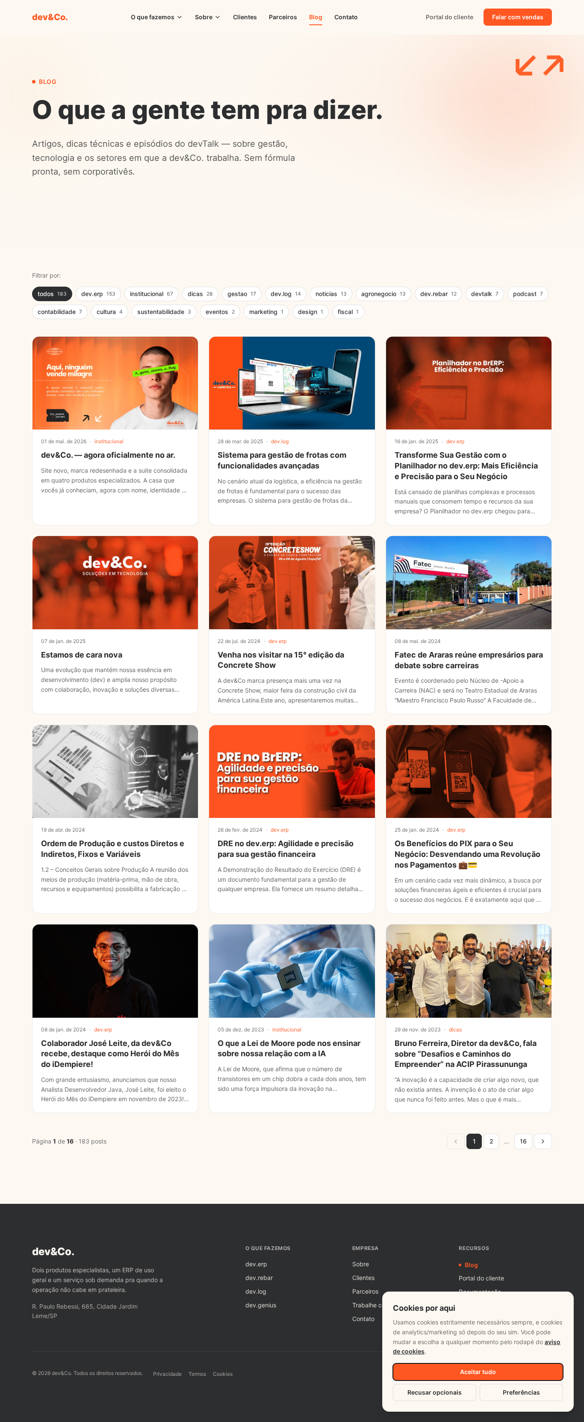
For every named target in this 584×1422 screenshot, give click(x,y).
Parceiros (283, 17)
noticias (331, 293)
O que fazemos (152, 17)
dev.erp (98, 293)
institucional (151, 293)
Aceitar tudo (478, 1371)
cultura (110, 311)
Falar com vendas (517, 17)
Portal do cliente (449, 17)
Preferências (521, 1392)
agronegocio (383, 293)
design (310, 311)
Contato (346, 17)
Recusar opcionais (434, 1392)
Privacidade (167, 1374)
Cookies (223, 1374)
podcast (528, 293)
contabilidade (60, 311)
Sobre (203, 17)
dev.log (286, 293)
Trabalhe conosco (377, 1305)
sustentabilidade (164, 311)
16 (523, 1141)
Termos (197, 1374)
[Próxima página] (543, 1141)
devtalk (484, 293)
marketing (266, 311)
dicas (200, 293)
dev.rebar (438, 293)
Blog (315, 17)
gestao (241, 293)
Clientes (245, 17)
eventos (220, 311)
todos (52, 293)
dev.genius (260, 1305)
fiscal (348, 311)
